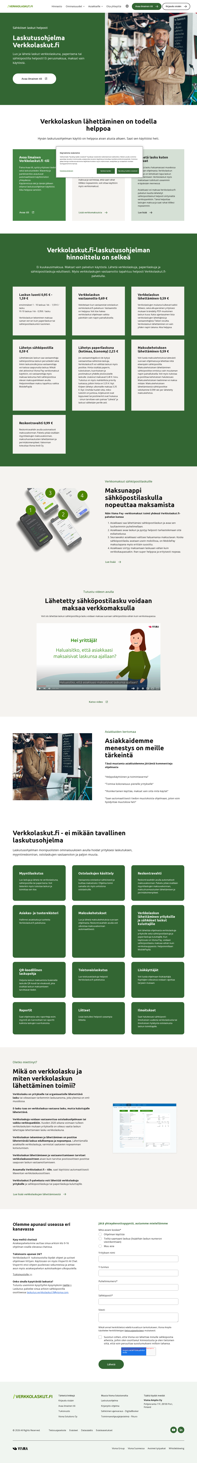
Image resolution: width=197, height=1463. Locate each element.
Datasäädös (87, 1430)
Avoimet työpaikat (157, 1448)
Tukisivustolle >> (22, 1274)
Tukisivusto (64, 1411)
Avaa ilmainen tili (144, 6)
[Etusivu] (20, 6)
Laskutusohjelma (109, 1400)
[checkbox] (138, 1240)
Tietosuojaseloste (57, 1430)
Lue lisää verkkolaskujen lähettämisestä (37, 1194)
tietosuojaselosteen (134, 1330)
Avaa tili (24, 212)
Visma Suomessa (136, 1448)
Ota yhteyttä (113, 6)
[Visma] (20, 1448)
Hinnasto (57, 6)
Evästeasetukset (66, 171)
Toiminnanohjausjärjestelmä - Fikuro (119, 1416)
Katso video (96, 701)
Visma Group (118, 1448)
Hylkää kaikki (106, 171)
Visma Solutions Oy (67, 1416)
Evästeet (73, 1430)
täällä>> (67, 1285)
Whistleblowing (176, 1448)
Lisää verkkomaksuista (90, 212)
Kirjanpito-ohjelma (110, 1405)
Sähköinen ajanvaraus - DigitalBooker (120, 1411)
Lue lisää (142, 212)
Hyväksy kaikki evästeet (127, 171)
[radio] (138, 1234)
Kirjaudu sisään (173, 6)
